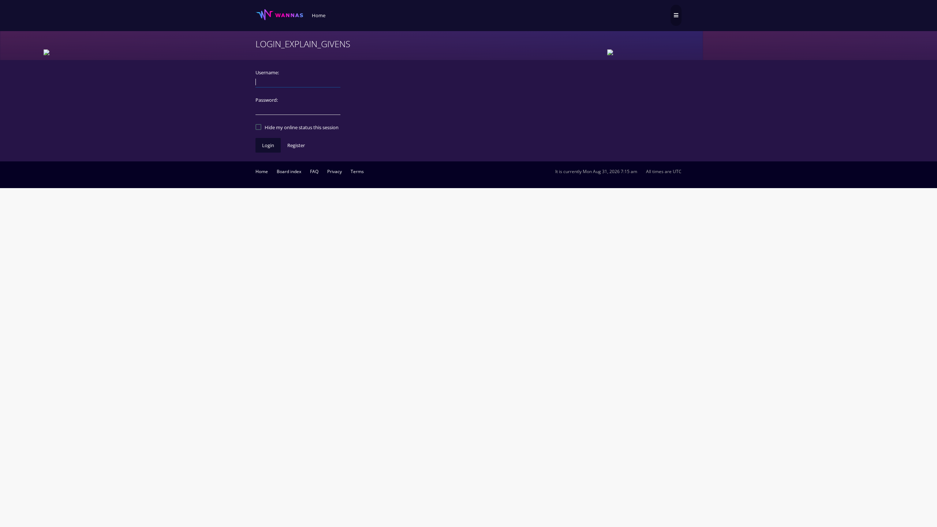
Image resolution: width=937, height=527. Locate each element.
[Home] (279, 15)
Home (261, 171)
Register (296, 145)
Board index (289, 171)
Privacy (334, 171)
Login (268, 145)
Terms (357, 171)
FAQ (314, 171)
